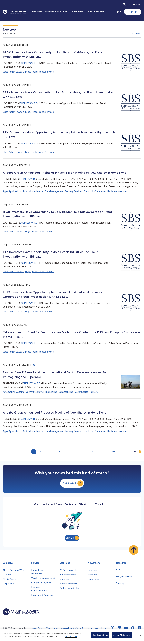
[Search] (124, 4)
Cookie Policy (71, 636)
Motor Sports (81, 391)
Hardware (112, 191)
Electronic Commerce (95, 191)
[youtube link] (126, 628)
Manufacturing (65, 391)
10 (92, 451)
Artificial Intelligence (33, 191)
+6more (122, 191)
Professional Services (43, 71)
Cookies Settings (100, 635)
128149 (113, 451)
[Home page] (14, 12)
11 (98, 451)
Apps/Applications (12, 191)
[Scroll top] (133, 550)
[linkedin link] (119, 628)
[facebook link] (132, 628)
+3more (93, 391)
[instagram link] (139, 628)
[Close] (140, 635)
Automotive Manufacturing (30, 391)
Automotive (9, 391)
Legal (28, 71)
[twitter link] (112, 628)
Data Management (54, 191)
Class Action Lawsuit (13, 71)
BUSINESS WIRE (28, 63)
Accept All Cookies (121, 635)
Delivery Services (73, 191)
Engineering (51, 391)
